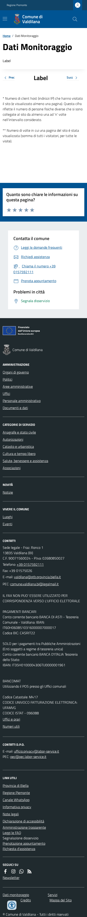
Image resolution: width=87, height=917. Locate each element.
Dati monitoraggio (16, 894)
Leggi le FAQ (12, 832)
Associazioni (12, 468)
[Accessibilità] (11, 905)
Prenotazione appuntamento (24, 843)
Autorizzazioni (13, 439)
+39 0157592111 (30, 564)
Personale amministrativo (22, 400)
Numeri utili (11, 726)
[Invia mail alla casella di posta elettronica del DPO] (36, 751)
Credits (26, 900)
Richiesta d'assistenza (19, 848)
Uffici (6, 393)
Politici (7, 379)
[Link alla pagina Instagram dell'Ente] (13, 871)
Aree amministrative (18, 386)
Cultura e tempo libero (19, 453)
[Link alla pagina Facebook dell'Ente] (5, 871)
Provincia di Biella (16, 785)
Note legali (11, 814)
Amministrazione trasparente (24, 827)
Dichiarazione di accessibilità (23, 821)
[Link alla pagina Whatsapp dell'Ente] (21, 871)
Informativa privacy (17, 807)
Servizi (52, 894)
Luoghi (7, 516)
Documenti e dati (15, 407)
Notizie (8, 492)
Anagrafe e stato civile (19, 432)
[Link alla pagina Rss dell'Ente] (29, 871)
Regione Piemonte (17, 5)
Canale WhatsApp (16, 799)
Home (6, 35)
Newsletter (11, 877)
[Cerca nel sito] (73, 19)
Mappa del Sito (61, 900)
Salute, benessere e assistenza (25, 460)
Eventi (7, 524)
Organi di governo (16, 372)
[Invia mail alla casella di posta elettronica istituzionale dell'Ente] (37, 576)
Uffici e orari (11, 719)
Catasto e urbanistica (18, 446)
